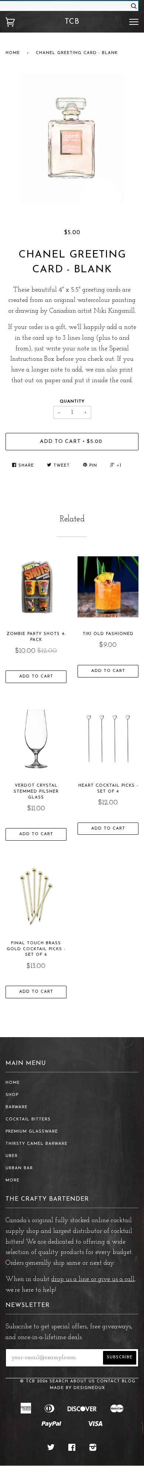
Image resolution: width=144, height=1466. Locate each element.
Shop (12, 1095)
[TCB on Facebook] (72, 1449)
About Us (82, 1381)
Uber (12, 1156)
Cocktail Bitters (28, 1119)
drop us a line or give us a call (92, 1279)
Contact (108, 1381)
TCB (72, 22)
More (13, 1180)
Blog (129, 1381)
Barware (17, 1107)
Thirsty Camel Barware (37, 1144)
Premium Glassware (32, 1132)
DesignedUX (89, 1388)
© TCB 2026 (34, 1381)
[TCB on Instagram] (93, 1449)
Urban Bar (19, 1168)
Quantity (72, 402)
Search (58, 1381)
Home (13, 53)
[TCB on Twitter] (51, 1449)
